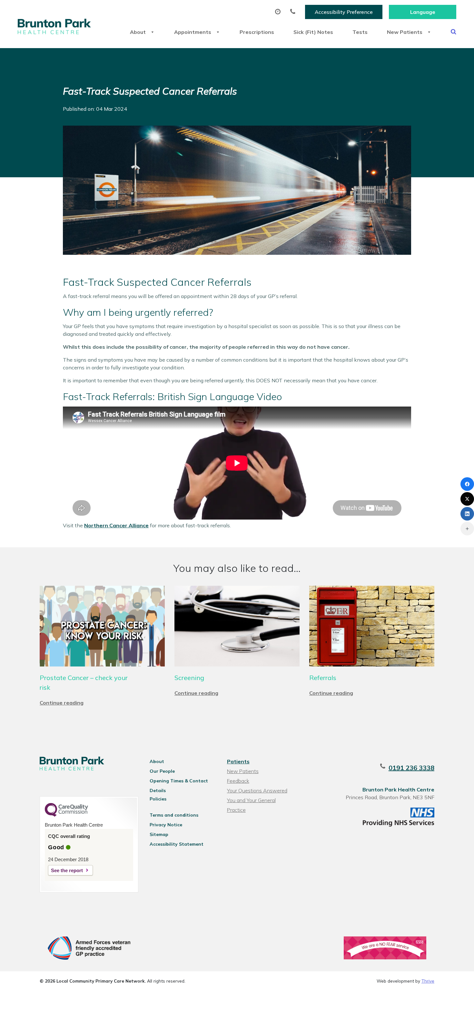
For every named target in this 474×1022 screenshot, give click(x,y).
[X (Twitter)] (467, 499)
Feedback (238, 781)
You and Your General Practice (251, 801)
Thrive (427, 981)
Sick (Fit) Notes (313, 32)
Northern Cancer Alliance (116, 525)
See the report (67, 870)
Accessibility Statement (176, 844)
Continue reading (62, 702)
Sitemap (159, 834)
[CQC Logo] (66, 815)
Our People (162, 771)
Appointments (192, 32)
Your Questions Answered (257, 790)
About (138, 32)
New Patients (404, 32)
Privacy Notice (166, 825)
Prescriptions (257, 32)
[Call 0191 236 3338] (294, 12)
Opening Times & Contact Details (179, 782)
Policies (158, 799)
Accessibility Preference (344, 12)
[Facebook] (467, 484)
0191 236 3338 (411, 768)
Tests (360, 32)
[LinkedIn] (467, 514)
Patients (238, 761)
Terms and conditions (174, 815)
